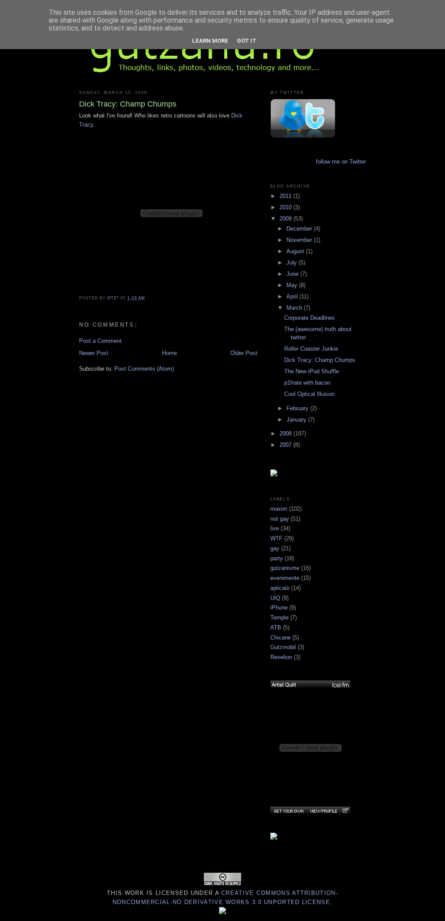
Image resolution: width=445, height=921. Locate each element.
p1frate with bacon (307, 382)
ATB (275, 627)
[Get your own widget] (288, 811)
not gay (279, 519)
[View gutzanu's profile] (323, 811)
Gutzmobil (283, 647)
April (292, 296)
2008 (286, 433)
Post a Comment (100, 341)
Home (169, 353)
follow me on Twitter (341, 161)
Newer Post (93, 353)
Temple (279, 617)
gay (274, 548)
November (300, 240)
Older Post (243, 353)
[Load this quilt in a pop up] (344, 811)
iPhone (279, 607)
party (276, 558)
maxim (278, 509)
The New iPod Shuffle (311, 371)
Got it (246, 40)
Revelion (281, 657)
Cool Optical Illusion (309, 394)
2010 (286, 207)
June (293, 274)
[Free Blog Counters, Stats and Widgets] (222, 912)
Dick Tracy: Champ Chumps (319, 360)
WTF (276, 538)
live (274, 528)
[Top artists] (310, 684)
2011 (286, 196)
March (295, 308)
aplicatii (279, 588)
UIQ (275, 598)
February (298, 408)
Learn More (210, 40)
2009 (286, 218)
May (292, 285)
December (300, 228)
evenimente (284, 578)
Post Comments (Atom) (144, 368)
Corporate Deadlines (309, 318)
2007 (286, 445)
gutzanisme (284, 568)
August (296, 251)
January (297, 419)
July (292, 262)
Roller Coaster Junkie (311, 348)
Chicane (280, 637)
